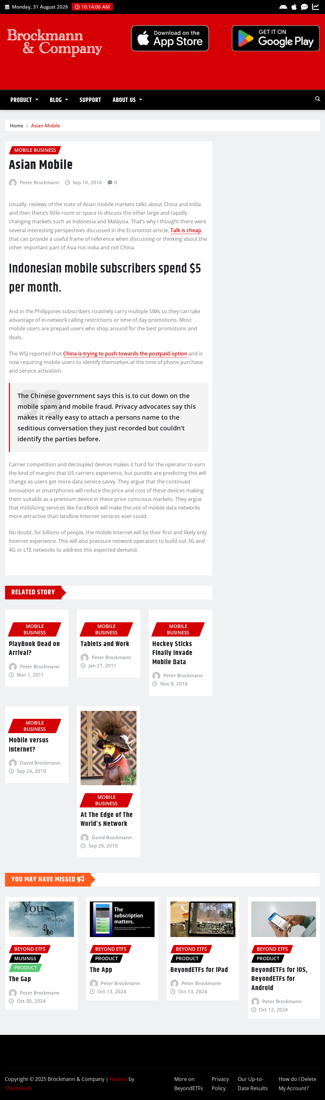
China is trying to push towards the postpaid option (125, 353)
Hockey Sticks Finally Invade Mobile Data (172, 653)
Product (22, 100)
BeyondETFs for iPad (199, 970)
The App (101, 970)
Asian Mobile (45, 125)
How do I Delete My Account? (297, 1084)
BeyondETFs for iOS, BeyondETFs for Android (279, 979)
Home (16, 125)
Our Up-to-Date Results (253, 1084)
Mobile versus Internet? (29, 745)
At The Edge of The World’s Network (107, 820)
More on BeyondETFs (188, 1084)
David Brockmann (40, 762)
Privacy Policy (220, 1084)
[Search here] (317, 98)
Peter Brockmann (39, 182)
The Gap (20, 979)
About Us (125, 100)
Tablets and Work (105, 644)
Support (90, 100)
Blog (56, 100)
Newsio (118, 1079)
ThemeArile (18, 1088)
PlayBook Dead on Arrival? (34, 649)
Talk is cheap (185, 230)
